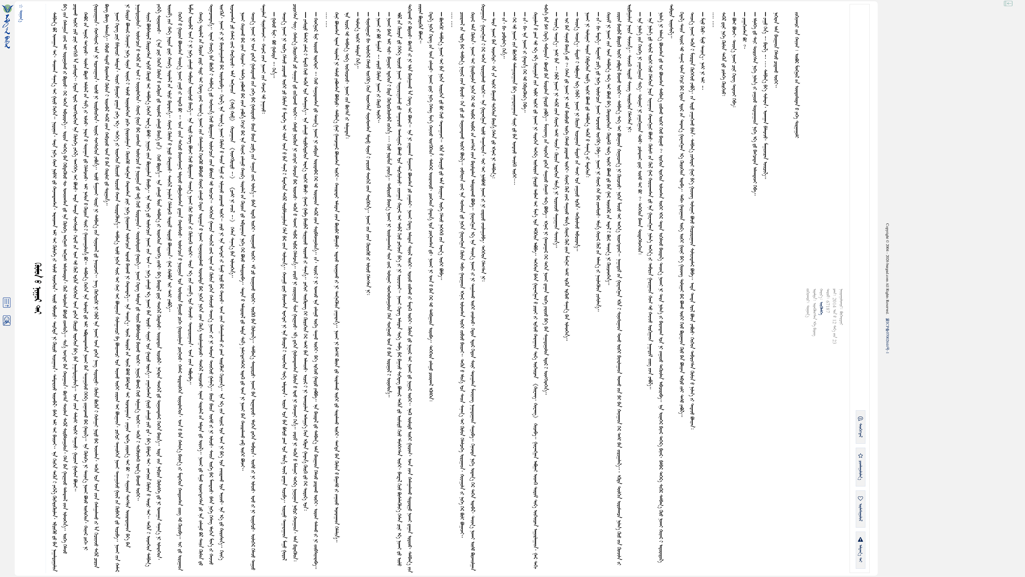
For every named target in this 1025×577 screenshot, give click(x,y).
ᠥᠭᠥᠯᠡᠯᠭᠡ (821, 308)
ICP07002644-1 (887, 336)
